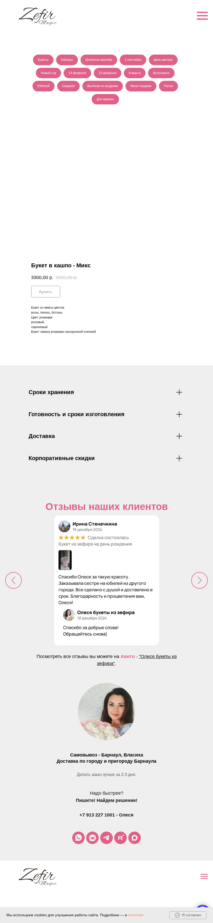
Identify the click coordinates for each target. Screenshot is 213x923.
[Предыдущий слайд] (13, 580)
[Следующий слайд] (199, 580)
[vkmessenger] (92, 838)
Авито (128, 656)
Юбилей (43, 86)
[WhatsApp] (78, 838)
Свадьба (68, 86)
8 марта (135, 73)
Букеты (43, 60)
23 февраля (107, 73)
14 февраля (77, 73)
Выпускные (161, 73)
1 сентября (133, 60)
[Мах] (134, 838)
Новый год (48, 73)
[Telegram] (106, 838)
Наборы (67, 60)
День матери (163, 60)
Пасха (168, 86)
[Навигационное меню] (202, 16)
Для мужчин (105, 99)
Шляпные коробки (98, 60)
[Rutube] (120, 838)
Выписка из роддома (102, 86)
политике (135, 915)
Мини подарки (140, 86)
